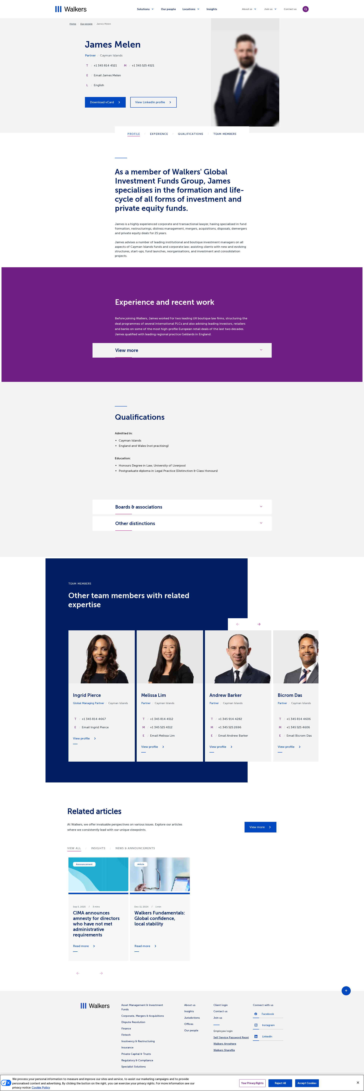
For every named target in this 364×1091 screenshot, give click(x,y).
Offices (188, 1024)
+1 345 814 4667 (94, 719)
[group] (98, 909)
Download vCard (102, 102)
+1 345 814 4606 (298, 719)
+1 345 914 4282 (230, 719)
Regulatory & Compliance (137, 1060)
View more (257, 827)
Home (73, 24)
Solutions (143, 9)
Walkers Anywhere (224, 1043)
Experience (159, 134)
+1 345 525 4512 (161, 727)
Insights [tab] (98, 848)
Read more (81, 946)
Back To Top (346, 990)
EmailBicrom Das (299, 735)
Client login (220, 1005)
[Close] (358, 1082)
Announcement (84, 864)
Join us (268, 9)
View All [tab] (74, 848)
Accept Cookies (307, 1083)
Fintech (126, 1034)
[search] (306, 9)
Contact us (290, 9)
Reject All (280, 1083)
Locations (189, 9)
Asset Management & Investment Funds (142, 1007)
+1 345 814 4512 (161, 719)
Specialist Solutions (133, 1066)
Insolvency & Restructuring (138, 1041)
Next (259, 624)
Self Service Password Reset (231, 1037)
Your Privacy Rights (252, 1083)
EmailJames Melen (107, 75)
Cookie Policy (41, 1087)
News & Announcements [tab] (135, 848)
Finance (126, 1028)
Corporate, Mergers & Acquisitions (142, 1016)
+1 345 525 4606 (298, 727)
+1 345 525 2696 (229, 727)
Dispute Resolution (133, 1022)
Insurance (127, 1047)
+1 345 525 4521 (143, 65)
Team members (224, 134)
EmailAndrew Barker (233, 735)
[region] (182, 1083)
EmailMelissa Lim (162, 735)
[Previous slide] (77, 973)
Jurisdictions (192, 1017)
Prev (238, 624)
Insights (212, 9)
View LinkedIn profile (150, 102)
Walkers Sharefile (224, 1050)
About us (247, 9)
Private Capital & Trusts (136, 1054)
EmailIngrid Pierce (95, 727)
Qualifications (190, 134)
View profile (81, 738)
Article (140, 864)
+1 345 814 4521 (105, 65)
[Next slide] (101, 973)
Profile (133, 134)
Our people (168, 9)
